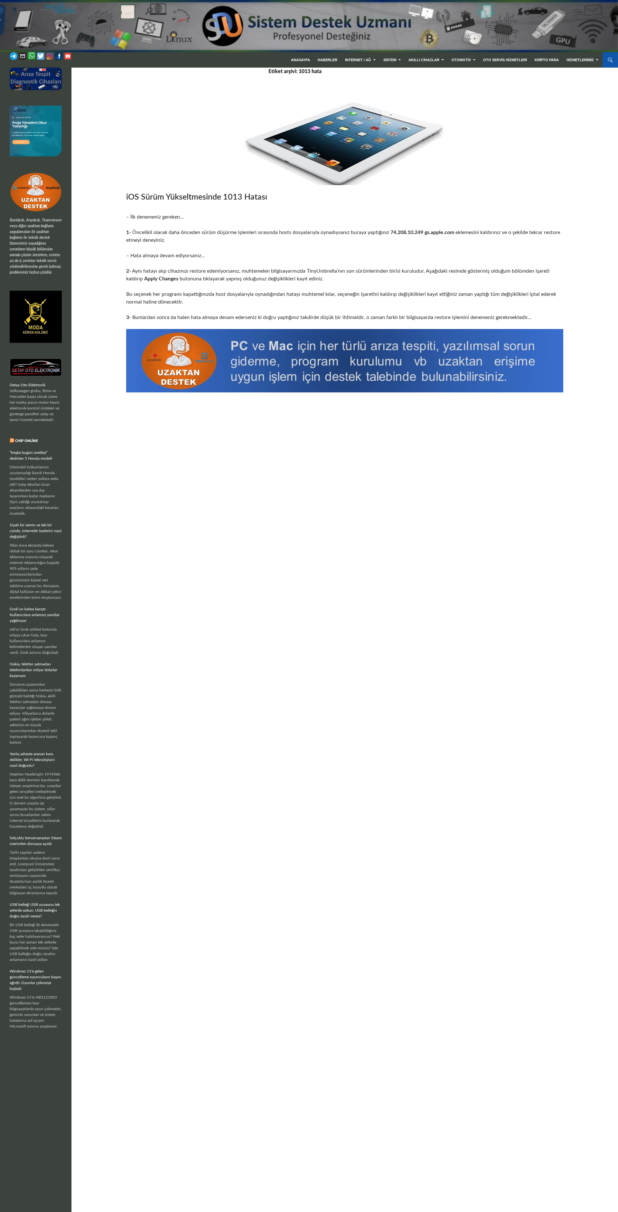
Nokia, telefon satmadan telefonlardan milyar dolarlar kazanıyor (33, 670)
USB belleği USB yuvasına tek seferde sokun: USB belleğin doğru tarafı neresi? (35, 910)
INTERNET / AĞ (358, 60)
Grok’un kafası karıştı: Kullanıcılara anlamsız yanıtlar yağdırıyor (35, 615)
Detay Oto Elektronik (27, 385)
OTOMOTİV (461, 60)
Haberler (327, 60)
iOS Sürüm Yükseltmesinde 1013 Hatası (196, 197)
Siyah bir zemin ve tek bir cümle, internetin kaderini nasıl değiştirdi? (35, 531)
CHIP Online (26, 441)
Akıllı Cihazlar (423, 60)
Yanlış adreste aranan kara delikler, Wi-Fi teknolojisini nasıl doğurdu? (32, 759)
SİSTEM (389, 60)
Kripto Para (547, 60)
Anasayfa (300, 60)
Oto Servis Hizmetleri (505, 60)
